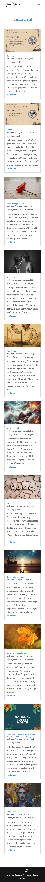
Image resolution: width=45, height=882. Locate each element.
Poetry (9, 209)
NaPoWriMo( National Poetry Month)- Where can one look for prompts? (22, 735)
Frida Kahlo (11, 811)
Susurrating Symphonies (17, 653)
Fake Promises (12, 351)
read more (11, 94)
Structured (18, 209)
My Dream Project (14, 428)
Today (9, 130)
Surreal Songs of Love (15, 203)
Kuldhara (10, 56)
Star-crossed (12, 277)
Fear (8, 503)
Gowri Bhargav (15, 58)
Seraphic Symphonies (15, 577)
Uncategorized (13, 62)
